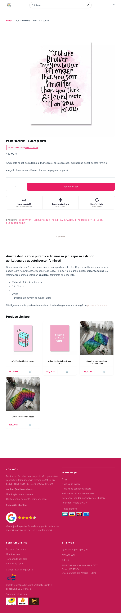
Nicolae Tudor (31, 147)
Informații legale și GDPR (75, 502)
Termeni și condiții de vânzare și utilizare (84, 498)
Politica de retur (14, 563)
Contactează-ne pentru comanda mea (26, 499)
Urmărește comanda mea (19, 494)
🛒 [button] (30, 371)
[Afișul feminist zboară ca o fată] (60, 338)
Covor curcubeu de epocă (23, 417)
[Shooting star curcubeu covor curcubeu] (96, 338)
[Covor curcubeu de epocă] (23, 394)
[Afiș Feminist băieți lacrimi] (23, 338)
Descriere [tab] (60, 237)
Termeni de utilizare (16, 559)
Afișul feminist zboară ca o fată (59, 362)
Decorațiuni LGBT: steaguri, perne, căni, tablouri (47, 220)
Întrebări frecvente (16, 549)
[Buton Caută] (88, 5)
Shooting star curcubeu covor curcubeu (96, 362)
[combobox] (59, 5)
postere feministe (97, 305)
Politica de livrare (71, 484)
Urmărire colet (13, 554)
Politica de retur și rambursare (78, 493)
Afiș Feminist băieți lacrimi (23, 361)
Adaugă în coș (71, 186)
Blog (64, 479)
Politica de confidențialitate (76, 488)
